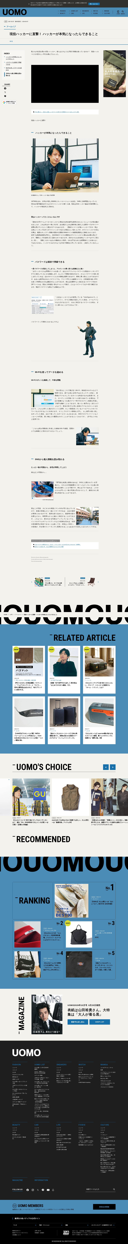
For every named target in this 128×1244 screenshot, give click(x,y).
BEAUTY (62, 13)
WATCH (95, 11)
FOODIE (95, 13)
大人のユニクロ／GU (50, 930)
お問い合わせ (38, 1230)
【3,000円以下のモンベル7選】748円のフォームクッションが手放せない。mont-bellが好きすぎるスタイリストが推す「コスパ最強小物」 (28, 737)
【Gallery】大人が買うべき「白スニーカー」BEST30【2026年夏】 (102, 903)
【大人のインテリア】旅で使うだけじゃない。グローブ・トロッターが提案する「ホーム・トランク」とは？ (99, 685)
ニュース (88, 680)
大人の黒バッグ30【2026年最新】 (103, 933)
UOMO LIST (74, 11)
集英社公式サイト (16, 1230)
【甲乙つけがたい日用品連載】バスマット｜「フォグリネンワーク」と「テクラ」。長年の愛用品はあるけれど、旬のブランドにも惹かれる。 (28, 686)
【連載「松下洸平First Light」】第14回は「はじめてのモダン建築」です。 (63, 684)
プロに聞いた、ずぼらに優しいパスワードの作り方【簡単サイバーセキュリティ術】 (56, 112)
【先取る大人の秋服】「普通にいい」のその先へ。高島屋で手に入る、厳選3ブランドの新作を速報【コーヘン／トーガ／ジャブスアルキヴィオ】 (31, 822)
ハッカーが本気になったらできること (14, 58)
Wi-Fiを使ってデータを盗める (14, 69)
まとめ (17, 731)
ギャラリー (95, 899)
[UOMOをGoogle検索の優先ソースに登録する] (9, 102)
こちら (100, 1234)
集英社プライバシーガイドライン (20, 1232)
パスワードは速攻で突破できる (13, 63)
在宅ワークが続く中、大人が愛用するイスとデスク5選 (48, 546)
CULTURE (107, 13)
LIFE (83, 13)
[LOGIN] (118, 11)
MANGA (106, 11)
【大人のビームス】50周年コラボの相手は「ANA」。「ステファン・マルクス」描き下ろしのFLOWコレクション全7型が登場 (52, 966)
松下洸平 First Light (56, 680)
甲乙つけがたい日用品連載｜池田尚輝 (25, 680)
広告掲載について (16, 1234)
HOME (5, 614)
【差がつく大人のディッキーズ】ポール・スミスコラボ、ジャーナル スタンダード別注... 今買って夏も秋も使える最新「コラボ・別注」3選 (103, 966)
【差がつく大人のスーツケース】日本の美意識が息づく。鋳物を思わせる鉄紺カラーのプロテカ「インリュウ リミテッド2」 (63, 736)
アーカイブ (11, 27)
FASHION (62, 11)
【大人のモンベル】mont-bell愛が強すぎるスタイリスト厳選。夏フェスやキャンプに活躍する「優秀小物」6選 (99, 736)
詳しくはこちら (94, 4)
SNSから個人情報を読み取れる (13, 74)
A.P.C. (97, 937)
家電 (11, 41)
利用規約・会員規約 (39, 1232)
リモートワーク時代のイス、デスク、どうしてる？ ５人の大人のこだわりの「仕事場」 (57, 544)
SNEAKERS (85, 11)
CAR (72, 13)
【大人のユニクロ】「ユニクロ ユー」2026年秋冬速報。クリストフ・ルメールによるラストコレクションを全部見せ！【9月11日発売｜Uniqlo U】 (52, 936)
